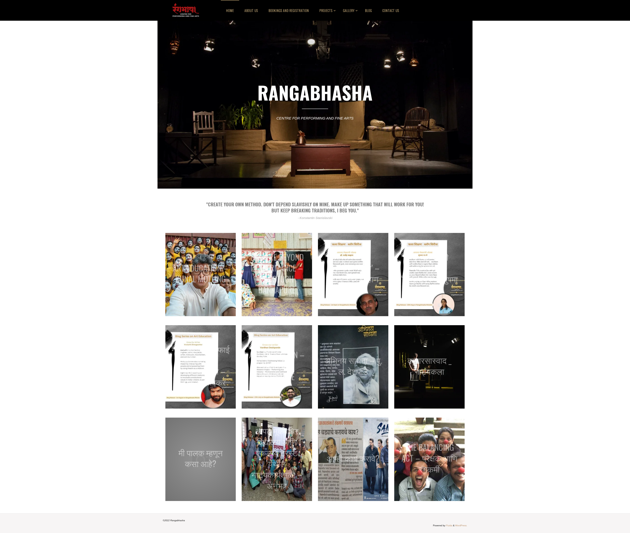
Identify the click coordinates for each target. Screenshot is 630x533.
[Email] (451, 10)
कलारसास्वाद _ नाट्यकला (429, 365)
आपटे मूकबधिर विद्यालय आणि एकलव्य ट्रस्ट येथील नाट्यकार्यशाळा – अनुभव (277, 457)
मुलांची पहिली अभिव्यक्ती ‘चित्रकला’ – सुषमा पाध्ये (429, 273)
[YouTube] (457, 10)
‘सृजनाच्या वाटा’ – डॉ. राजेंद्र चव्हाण (353, 273)
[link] (408, 10)
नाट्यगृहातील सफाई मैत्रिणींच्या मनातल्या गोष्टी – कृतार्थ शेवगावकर (200, 365)
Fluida (448, 525)
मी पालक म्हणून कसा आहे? (200, 458)
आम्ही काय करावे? (353, 458)
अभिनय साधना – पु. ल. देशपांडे (353, 365)
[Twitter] (440, 10)
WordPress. (461, 525)
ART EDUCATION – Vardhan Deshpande (276, 365)
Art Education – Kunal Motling (200, 273)
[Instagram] (446, 10)
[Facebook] (435, 10)
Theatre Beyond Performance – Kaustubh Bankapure (277, 273)
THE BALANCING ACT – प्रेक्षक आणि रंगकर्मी (429, 458)
